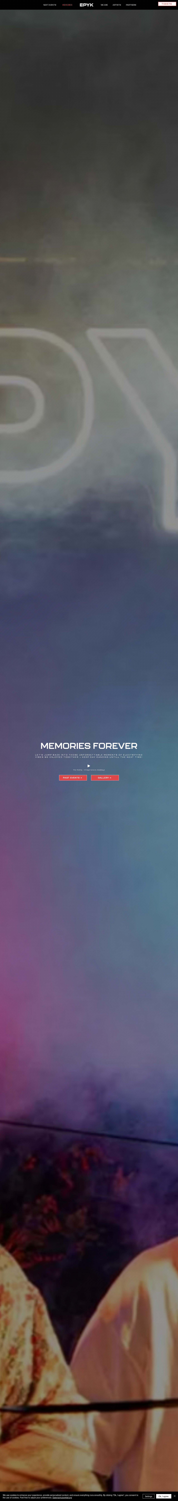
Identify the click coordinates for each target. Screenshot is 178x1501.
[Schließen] (174, 1496)
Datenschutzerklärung (62, 1497)
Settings (148, 1496)
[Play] (89, 766)
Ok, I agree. (164, 1496)
